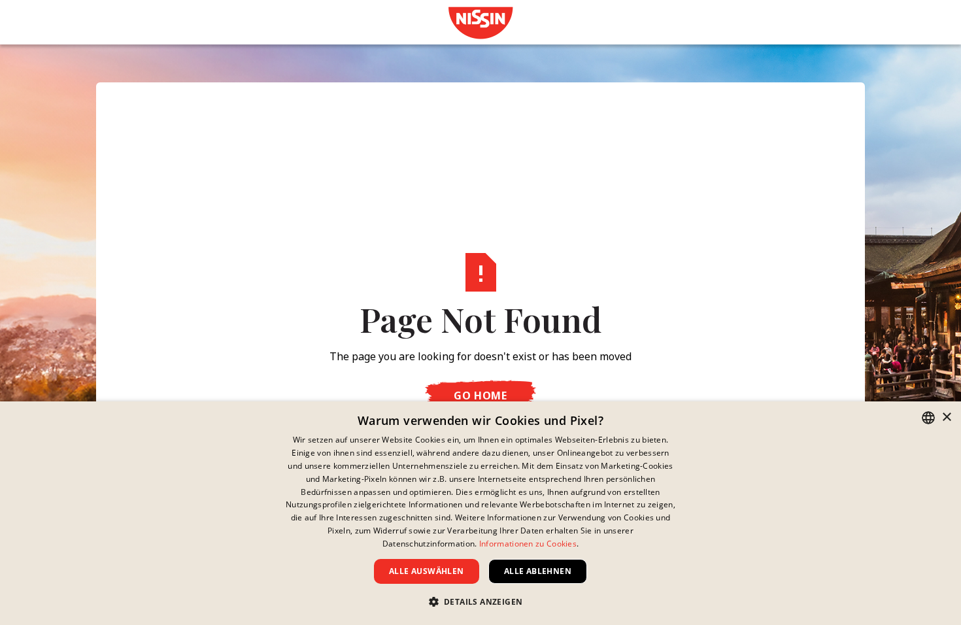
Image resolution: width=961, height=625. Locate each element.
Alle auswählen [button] (426, 571)
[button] (481, 601)
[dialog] (480, 513)
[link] (480, 23)
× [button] (946, 417)
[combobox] (928, 417)
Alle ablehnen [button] (537, 571)
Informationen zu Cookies (528, 543)
